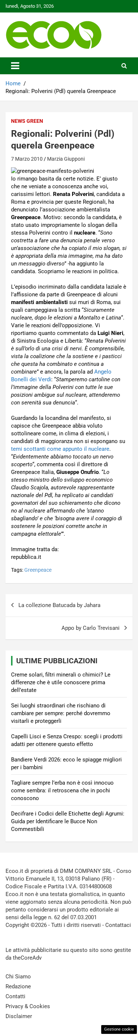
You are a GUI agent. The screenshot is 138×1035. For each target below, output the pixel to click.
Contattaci (118, 925)
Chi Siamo (18, 976)
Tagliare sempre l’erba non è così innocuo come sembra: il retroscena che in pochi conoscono (62, 790)
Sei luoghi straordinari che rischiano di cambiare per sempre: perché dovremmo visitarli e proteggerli (60, 713)
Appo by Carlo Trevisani (90, 628)
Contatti (15, 996)
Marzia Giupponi (66, 159)
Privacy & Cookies (28, 1006)
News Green (27, 121)
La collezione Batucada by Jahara (59, 605)
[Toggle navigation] (15, 65)
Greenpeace (38, 570)
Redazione (18, 986)
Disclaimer (19, 1016)
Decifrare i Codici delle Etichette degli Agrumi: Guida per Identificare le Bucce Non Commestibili (67, 821)
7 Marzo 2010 (27, 159)
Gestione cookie (119, 1029)
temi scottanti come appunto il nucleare (60, 449)
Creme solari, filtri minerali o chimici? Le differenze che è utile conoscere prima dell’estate (60, 682)
